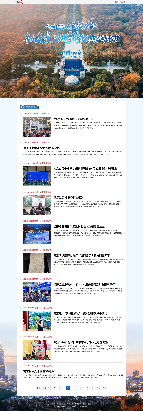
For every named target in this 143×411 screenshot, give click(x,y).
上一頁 (47, 388)
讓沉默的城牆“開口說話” (68, 197)
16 (61, 388)
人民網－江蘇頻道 (46, 113)
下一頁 (96, 388)
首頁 (38, 388)
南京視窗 (122, 2)
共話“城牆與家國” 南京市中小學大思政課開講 (81, 342)
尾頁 (104, 388)
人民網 (116, 2)
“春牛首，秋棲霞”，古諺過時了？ (74, 119)
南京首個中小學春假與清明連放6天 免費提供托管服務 (85, 168)
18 (74, 388)
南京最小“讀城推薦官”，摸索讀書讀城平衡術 (80, 313)
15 (55, 388)
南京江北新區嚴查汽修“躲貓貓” (42, 147)
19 (81, 388)
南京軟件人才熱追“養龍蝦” (39, 371)
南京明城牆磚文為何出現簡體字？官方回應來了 (82, 255)
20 (88, 388)
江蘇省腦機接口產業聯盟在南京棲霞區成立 (79, 226)
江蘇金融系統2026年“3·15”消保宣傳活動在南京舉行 (84, 284)
